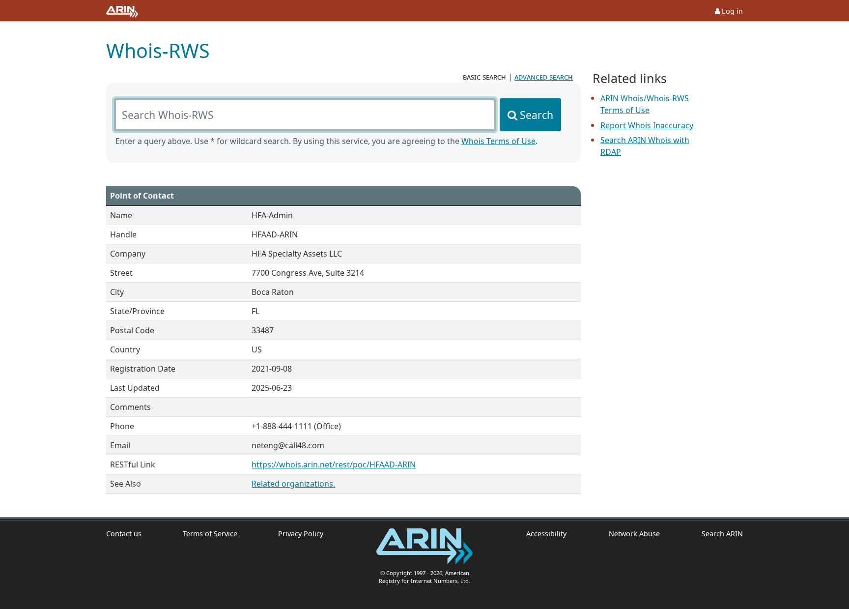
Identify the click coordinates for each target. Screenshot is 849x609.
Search (536, 115)
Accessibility (546, 533)
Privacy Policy (300, 533)
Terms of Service (210, 533)
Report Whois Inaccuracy (646, 125)
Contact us (124, 533)
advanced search (543, 76)
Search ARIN (722, 533)
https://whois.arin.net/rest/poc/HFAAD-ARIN (334, 464)
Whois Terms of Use (498, 141)
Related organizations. (293, 483)
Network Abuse (634, 533)
